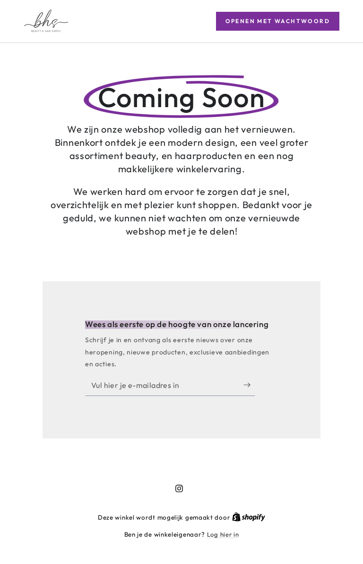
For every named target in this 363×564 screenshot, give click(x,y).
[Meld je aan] (249, 385)
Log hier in (223, 534)
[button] (277, 21)
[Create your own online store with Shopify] (248, 517)
